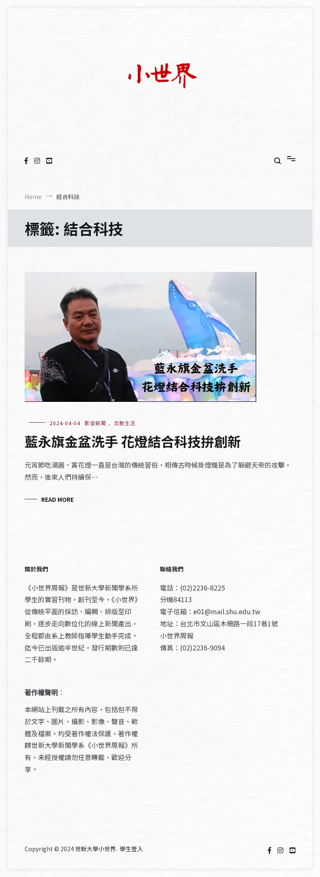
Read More (57, 499)
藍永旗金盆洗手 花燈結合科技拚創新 (133, 441)
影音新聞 (95, 422)
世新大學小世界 (95, 849)
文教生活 (124, 422)
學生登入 (131, 849)
